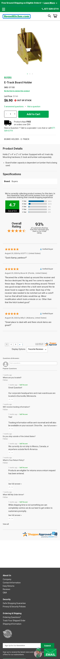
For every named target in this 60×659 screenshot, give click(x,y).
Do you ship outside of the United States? (19, 436)
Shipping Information (12, 624)
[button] (27, 74)
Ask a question (33, 106)
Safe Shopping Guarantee (14, 603)
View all (6, 524)
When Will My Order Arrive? (13, 495)
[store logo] (17, 16)
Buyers (8, 77)
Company (7, 579)
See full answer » (50, 426)
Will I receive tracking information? (16, 407)
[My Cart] (55, 16)
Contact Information (12, 583)
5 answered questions (14, 106)
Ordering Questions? (12, 617)
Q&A (5, 592)
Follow (5, 380)
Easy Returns (8, 586)
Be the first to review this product (17, 91)
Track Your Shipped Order (14, 620)
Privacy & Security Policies (14, 606)
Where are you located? (12, 378)
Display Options (18, 349)
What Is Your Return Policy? (13, 460)
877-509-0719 (51, 9)
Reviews (6, 589)
